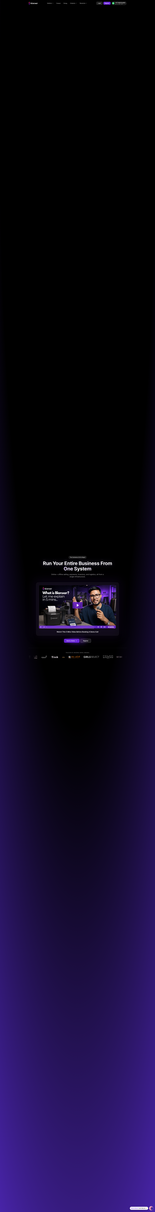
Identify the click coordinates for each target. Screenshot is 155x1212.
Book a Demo (71, 641)
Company (72, 3)
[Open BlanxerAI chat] (151, 1208)
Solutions (49, 3)
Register (107, 3)
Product (58, 3)
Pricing (65, 3)
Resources (82, 3)
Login (99, 3)
